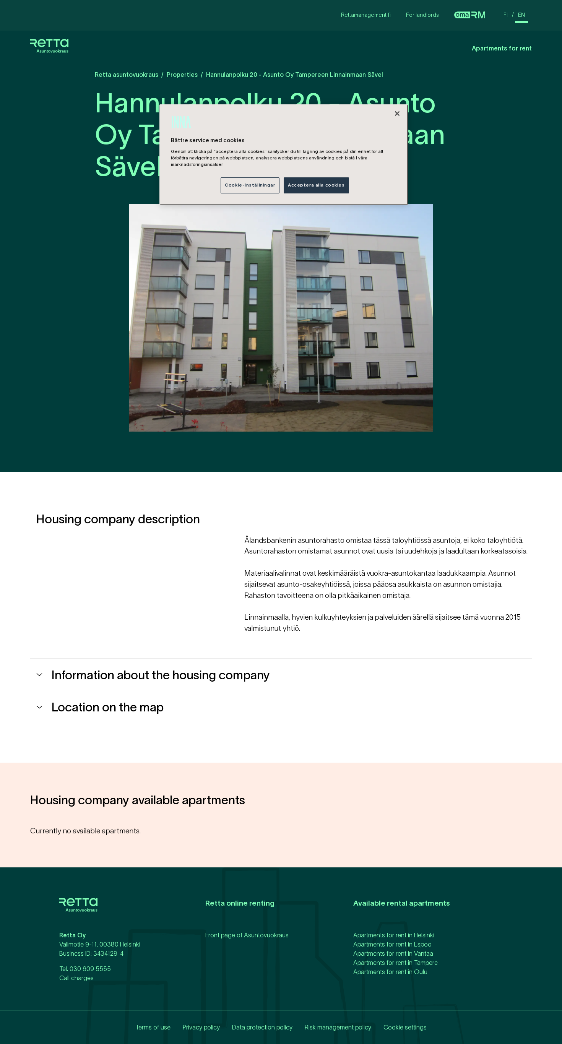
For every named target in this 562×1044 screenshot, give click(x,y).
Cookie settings (405, 1027)
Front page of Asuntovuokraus (247, 935)
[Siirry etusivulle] (49, 51)
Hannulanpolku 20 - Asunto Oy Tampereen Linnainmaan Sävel (294, 74)
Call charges (76, 977)
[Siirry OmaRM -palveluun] (469, 15)
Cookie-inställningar (250, 185)
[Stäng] (397, 113)
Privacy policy (201, 1027)
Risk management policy (338, 1027)
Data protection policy (262, 1027)
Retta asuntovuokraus (126, 74)
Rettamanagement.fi (366, 15)
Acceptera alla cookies (316, 185)
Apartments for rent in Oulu (390, 971)
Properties (182, 74)
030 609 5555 (90, 968)
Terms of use (153, 1027)
